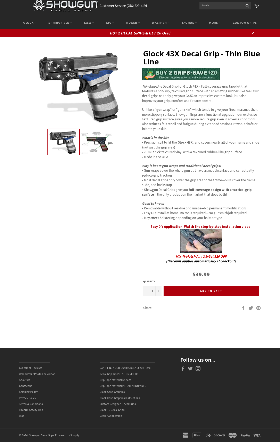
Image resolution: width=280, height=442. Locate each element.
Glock (29, 23)
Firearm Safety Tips (31, 410)
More (214, 23)
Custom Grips (245, 23)
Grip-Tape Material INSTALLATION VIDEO (123, 386)
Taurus (188, 23)
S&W (88, 23)
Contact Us (25, 386)
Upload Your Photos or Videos (37, 374)
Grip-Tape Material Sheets (115, 380)
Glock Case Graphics (112, 392)
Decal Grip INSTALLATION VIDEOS (119, 374)
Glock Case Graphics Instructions (120, 398)
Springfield (59, 23)
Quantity (149, 281)
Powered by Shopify (67, 435)
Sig (109, 23)
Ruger (132, 23)
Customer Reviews (30, 368)
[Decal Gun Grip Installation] (201, 251)
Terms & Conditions (31, 404)
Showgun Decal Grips (41, 435)
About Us (24, 380)
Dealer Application (111, 416)
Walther (159, 23)
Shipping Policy (28, 392)
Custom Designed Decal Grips (118, 404)
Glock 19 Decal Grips (112, 410)
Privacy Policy (27, 398)
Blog (22, 416)
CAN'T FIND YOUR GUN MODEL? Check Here (125, 368)
